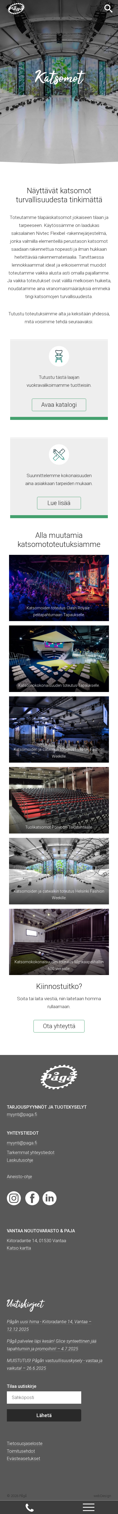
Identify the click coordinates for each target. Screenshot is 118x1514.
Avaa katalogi (59, 404)
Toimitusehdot (21, 1451)
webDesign (102, 1496)
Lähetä (44, 1415)
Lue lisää (59, 503)
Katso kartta (19, 1248)
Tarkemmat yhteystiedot (30, 1152)
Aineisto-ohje (19, 1176)
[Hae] (109, 8)
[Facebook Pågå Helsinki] (32, 1198)
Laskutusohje (20, 1160)
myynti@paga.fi (22, 1143)
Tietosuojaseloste (25, 1443)
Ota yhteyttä (59, 1026)
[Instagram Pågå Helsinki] (14, 1198)
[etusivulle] (16, 8)
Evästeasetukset (23, 1458)
